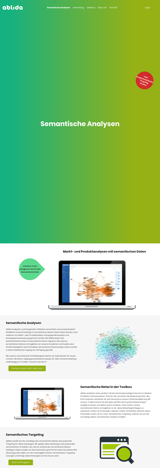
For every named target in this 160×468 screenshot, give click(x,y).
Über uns (102, 7)
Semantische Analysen (58, 7)
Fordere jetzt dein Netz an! (27, 368)
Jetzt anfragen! (21, 462)
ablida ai (91, 7)
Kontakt (113, 7)
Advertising (78, 7)
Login (147, 7)
